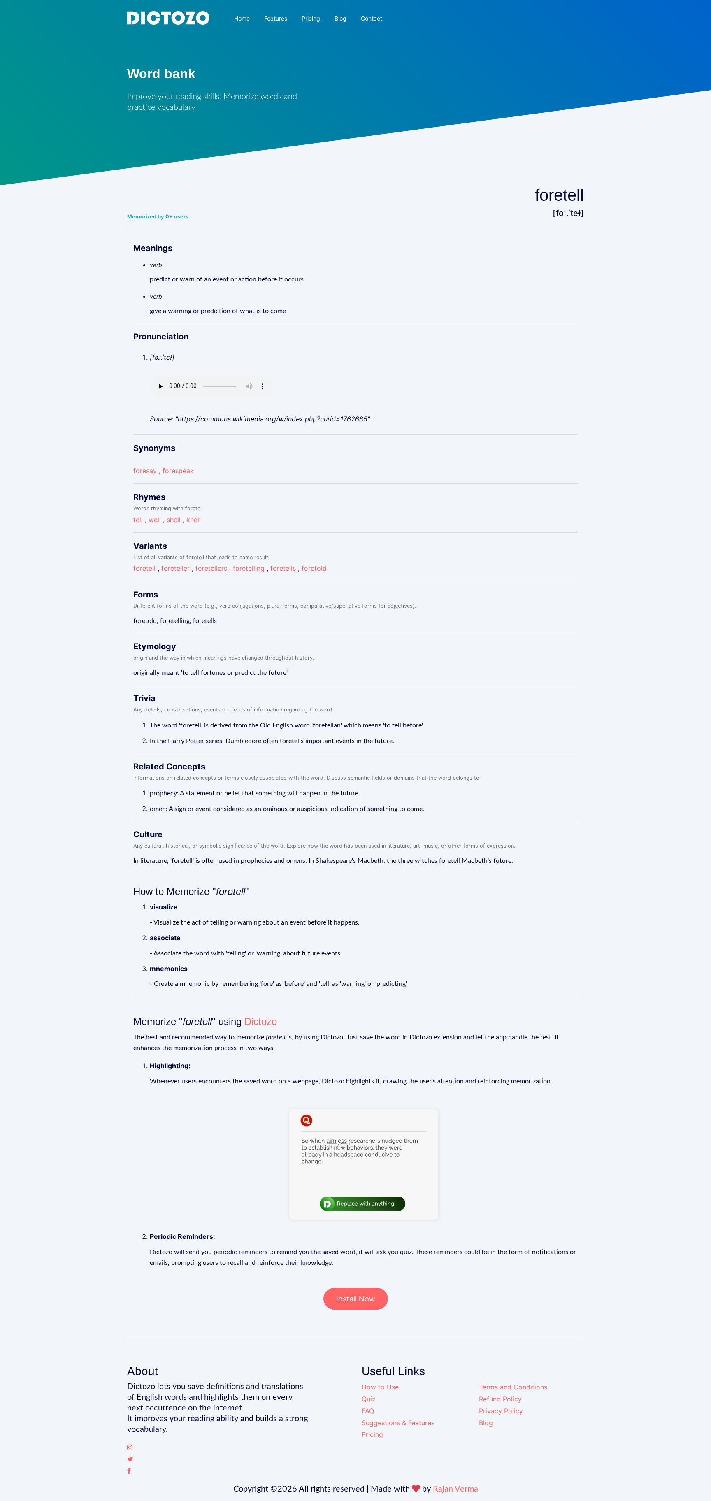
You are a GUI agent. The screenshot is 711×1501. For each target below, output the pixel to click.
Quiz (369, 1399)
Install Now (355, 1298)
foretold (314, 568)
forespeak (178, 471)
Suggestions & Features (398, 1423)
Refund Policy (500, 1399)
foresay (145, 471)
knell (193, 520)
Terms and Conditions (513, 1387)
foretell (144, 568)
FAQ (368, 1411)
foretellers (211, 568)
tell (138, 520)
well (155, 520)
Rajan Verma (455, 1489)
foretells (283, 568)
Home (242, 18)
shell (174, 520)
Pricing (311, 18)
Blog (340, 18)
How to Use (380, 1387)
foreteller (175, 568)
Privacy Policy (501, 1411)
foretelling (249, 568)
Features (275, 18)
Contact (371, 18)
